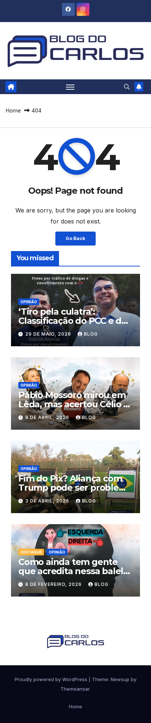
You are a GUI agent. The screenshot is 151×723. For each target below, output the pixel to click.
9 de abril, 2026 (48, 417)
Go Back (75, 238)
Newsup (120, 679)
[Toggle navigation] (70, 87)
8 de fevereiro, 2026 (54, 584)
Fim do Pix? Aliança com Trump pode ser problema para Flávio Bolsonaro (75, 487)
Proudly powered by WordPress (52, 679)
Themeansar (74, 689)
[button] (127, 86)
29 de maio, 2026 (49, 334)
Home (13, 110)
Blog (91, 334)
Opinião (29, 302)
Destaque (31, 552)
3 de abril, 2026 (48, 501)
